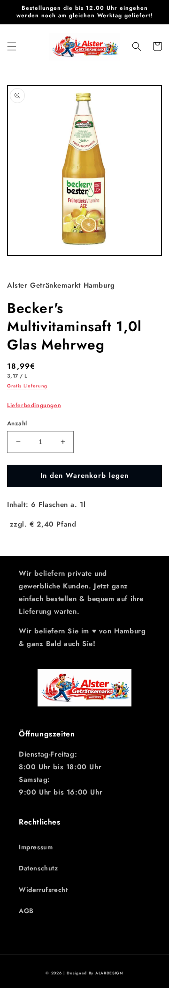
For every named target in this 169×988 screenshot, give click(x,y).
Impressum (36, 847)
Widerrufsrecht (43, 889)
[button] (11, 46)
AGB (26, 910)
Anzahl (17, 423)
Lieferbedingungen (34, 405)
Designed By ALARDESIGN (95, 973)
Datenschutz (38, 868)
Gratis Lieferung (27, 385)
